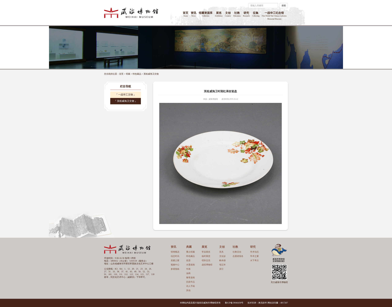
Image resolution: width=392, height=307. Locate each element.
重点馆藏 (190, 252)
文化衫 (222, 256)
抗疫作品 (190, 282)
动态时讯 (175, 256)
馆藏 (128, 74)
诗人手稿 (190, 286)
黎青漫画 (190, 277)
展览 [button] (218, 14)
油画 (188, 273)
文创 (228, 14)
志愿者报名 (238, 256)
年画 (188, 269)
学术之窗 (254, 256)
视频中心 (175, 265)
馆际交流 (206, 260)
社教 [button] (237, 14)
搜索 (284, 5)
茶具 (221, 252)
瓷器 (188, 260)
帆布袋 (222, 260)
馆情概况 (175, 252)
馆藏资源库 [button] (206, 14)
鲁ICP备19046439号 (234, 303)
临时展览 (206, 256)
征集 (255, 14)
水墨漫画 (190, 265)
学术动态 (254, 252)
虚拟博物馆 (207, 265)
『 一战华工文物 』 (125, 94)
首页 (185, 14)
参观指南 (175, 269)
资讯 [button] (193, 14)
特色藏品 (137, 74)
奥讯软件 (262, 303)
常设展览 (206, 252)
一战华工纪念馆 (274, 15)
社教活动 (237, 252)
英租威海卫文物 (151, 74)
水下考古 (254, 260)
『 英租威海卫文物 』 (125, 101)
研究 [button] (246, 14)
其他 (188, 290)
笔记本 (222, 265)
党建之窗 (175, 260)
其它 (221, 269)
